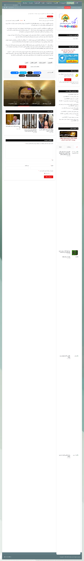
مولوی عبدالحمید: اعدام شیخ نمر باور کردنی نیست (29, 93)
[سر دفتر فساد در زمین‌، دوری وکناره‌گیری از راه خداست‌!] (74, 252)
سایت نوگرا (76, 94)
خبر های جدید (47, 13)
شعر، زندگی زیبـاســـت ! (73, 96)
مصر (26, 62)
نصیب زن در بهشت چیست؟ (73, 117)
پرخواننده (69, 146)
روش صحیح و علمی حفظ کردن (72, 111)
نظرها (60, 146)
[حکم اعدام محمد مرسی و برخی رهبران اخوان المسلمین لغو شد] (29, 121)
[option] (29, 93)
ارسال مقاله (25, 2)
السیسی (50, 62)
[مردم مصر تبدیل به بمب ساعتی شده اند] (13, 119)
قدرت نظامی (33, 62)
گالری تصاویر (37, 2)
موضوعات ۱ (70, 2)
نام (52, 159)
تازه (77, 146)
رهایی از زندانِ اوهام (60, 7)
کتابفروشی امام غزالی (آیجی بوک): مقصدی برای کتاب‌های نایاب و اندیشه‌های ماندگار (64, 153)
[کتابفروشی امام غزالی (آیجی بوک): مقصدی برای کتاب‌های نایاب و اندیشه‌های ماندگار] (74, 200)
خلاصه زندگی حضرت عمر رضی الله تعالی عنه (70, 107)
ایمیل (52, 165)
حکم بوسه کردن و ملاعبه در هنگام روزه (71, 113)
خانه (76, 2)
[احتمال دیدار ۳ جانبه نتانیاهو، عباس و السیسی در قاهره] (46, 121)
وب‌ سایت (26, 165)
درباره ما (19, 2)
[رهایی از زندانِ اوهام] (74, 305)
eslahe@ (65, 52)
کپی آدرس (23, 66)
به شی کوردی (49, 2)
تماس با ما (31, 2)
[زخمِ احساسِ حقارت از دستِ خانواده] (74, 503)
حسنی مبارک (42, 62)
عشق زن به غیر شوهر (74, 98)
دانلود (43, 2)
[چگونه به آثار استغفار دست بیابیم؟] (74, 404)
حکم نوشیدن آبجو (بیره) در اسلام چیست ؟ (70, 100)
